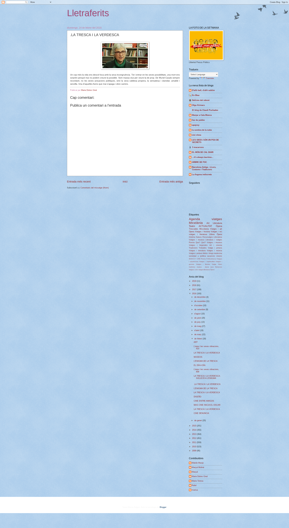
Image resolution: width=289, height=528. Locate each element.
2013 (194, 434)
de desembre (200, 297)
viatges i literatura (198, 234)
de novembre (200, 301)
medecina (218, 253)
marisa (195, 490)
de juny (197, 322)
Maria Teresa (197, 481)
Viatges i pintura (195, 253)
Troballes (203, 248)
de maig (198, 326)
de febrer (198, 339)
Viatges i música (214, 251)
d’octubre (198, 305)
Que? (198, 242)
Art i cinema (215, 245)
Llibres (212, 234)
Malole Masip (198, 463)
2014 (194, 430)
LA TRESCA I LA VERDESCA (207, 353)
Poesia (192, 242)
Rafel (194, 485)
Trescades (193, 229)
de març (198, 334)
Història (192, 237)
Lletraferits (88, 13)
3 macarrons (198, 147)
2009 (194, 451)
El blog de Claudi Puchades (205, 110)
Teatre (192, 226)
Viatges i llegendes (198, 245)
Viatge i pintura (215, 248)
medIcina (192, 267)
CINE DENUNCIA (201, 413)
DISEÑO (197, 397)
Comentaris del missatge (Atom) (95, 188)
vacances (211, 256)
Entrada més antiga (171, 181)
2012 (194, 438)
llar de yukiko (198, 120)
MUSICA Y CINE (194, 259)
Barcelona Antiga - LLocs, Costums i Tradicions (204, 168)
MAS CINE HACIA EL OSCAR (207, 405)
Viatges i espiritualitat (207, 261)
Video (220, 264)
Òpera (219, 226)
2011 (194, 442)
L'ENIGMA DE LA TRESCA (206, 361)
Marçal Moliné (198, 467)
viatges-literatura (204, 269)
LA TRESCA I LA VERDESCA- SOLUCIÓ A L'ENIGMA (207, 377)
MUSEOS (198, 357)
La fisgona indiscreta (202, 174)
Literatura (217, 223)
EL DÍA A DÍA (199, 365)
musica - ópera (203, 267)
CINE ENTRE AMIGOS (204, 401)
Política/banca (211, 259)
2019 (194, 281)
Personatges (207, 237)
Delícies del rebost (200, 100)
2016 (194, 293)
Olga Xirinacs (198, 105)
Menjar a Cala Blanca (202, 115)
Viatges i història (202, 231)
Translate (210, 78)
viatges (217, 219)
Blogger (163, 507)
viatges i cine (193, 269)
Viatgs (214, 264)
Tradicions (193, 248)
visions (219, 256)
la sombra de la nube (202, 130)
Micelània (196, 222)
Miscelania (204, 229)
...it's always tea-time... (202, 157)
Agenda (194, 219)
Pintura (203, 259)
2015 (194, 426)
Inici (125, 181)
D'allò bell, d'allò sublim (203, 90)
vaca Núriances (216, 267)
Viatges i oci (216, 231)
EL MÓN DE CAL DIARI (202, 152)
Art (208, 223)
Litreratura (218, 237)
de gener (198, 420)
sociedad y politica (197, 256)
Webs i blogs (208, 253)
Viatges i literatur (203, 264)
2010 (194, 446)
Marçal (195, 472)
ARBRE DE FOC (199, 162)
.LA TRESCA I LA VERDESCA (207, 384)
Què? (203, 242)
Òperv (212, 269)
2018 (194, 285)
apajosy (195, 125)
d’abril (197, 330)
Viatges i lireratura (197, 251)
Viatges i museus (196, 240)
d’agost (197, 314)
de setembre (200, 309)
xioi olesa (196, 135)
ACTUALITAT (205, 226)
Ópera (219, 234)
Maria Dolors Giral (200, 476)
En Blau (195, 95)
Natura (199, 237)
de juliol (198, 318)
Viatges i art (216, 229)
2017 (194, 289)
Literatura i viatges (213, 240)
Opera (191, 231)
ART (196, 342)
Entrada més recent (79, 181)
